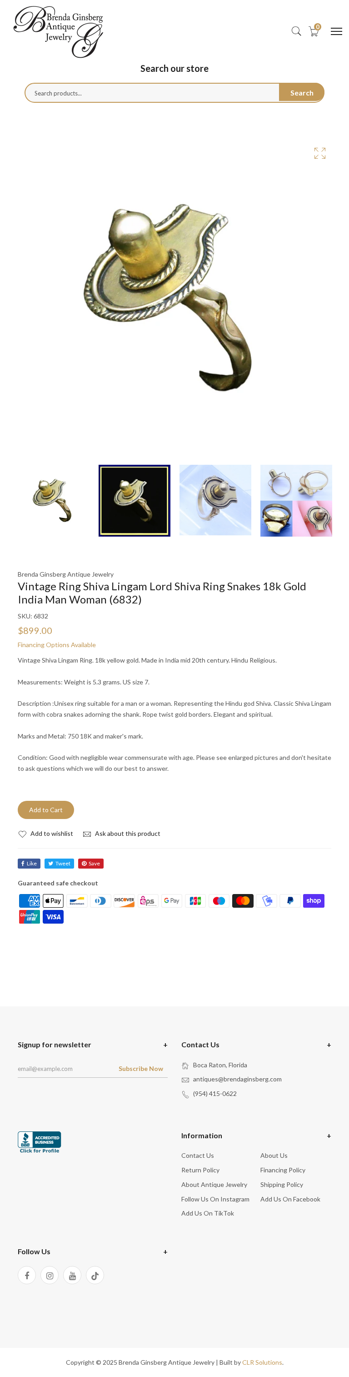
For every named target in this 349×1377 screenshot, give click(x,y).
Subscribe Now (141, 1068)
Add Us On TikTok (207, 1213)
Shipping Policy (281, 1184)
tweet (62, 863)
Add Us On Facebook (290, 1199)
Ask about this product (127, 833)
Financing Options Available (57, 644)
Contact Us (197, 1155)
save (94, 863)
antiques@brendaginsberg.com (237, 1079)
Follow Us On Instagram (215, 1199)
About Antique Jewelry (214, 1184)
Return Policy (200, 1170)
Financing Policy (282, 1170)
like (32, 863)
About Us (274, 1155)
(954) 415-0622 (215, 1093)
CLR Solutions (262, 1362)
